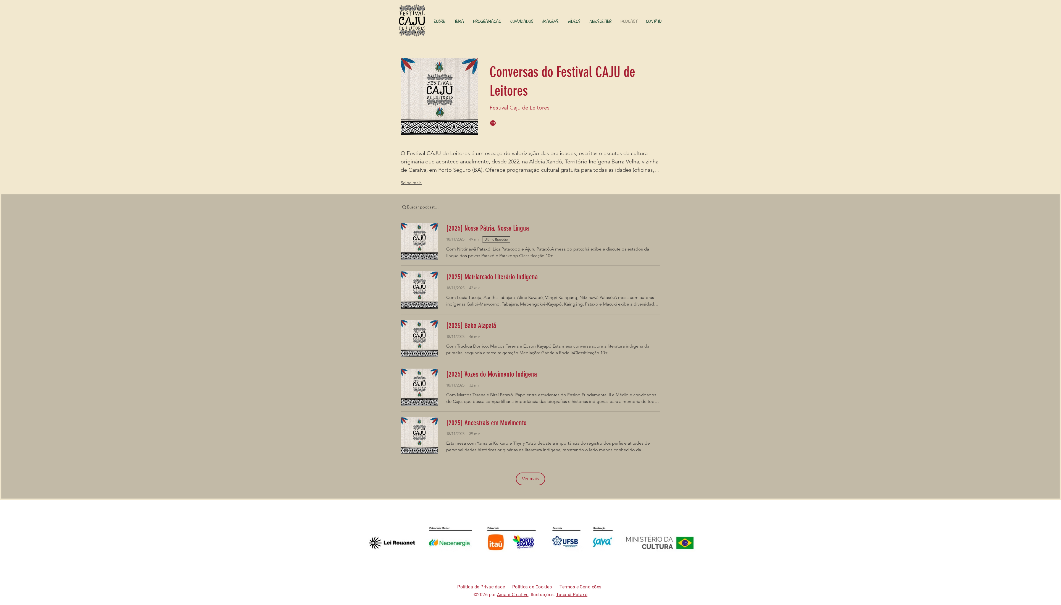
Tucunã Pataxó (571, 594)
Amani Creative (513, 594)
